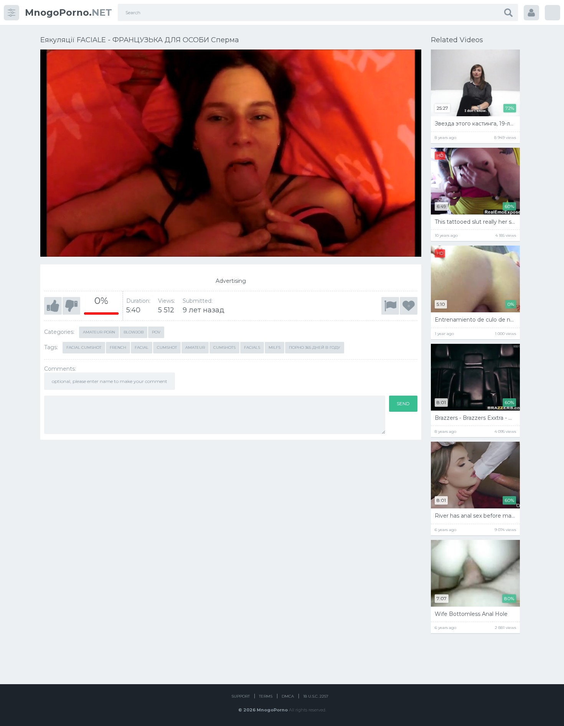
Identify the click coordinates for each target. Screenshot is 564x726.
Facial (141, 347)
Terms (265, 696)
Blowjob (133, 332)
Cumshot (167, 347)
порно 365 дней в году (314, 347)
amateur (195, 347)
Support (240, 696)
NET (68, 12)
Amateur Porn (99, 332)
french (118, 347)
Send (403, 403)
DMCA (288, 696)
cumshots (224, 347)
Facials (252, 347)
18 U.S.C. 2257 (315, 696)
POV (156, 332)
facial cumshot (83, 347)
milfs (274, 347)
